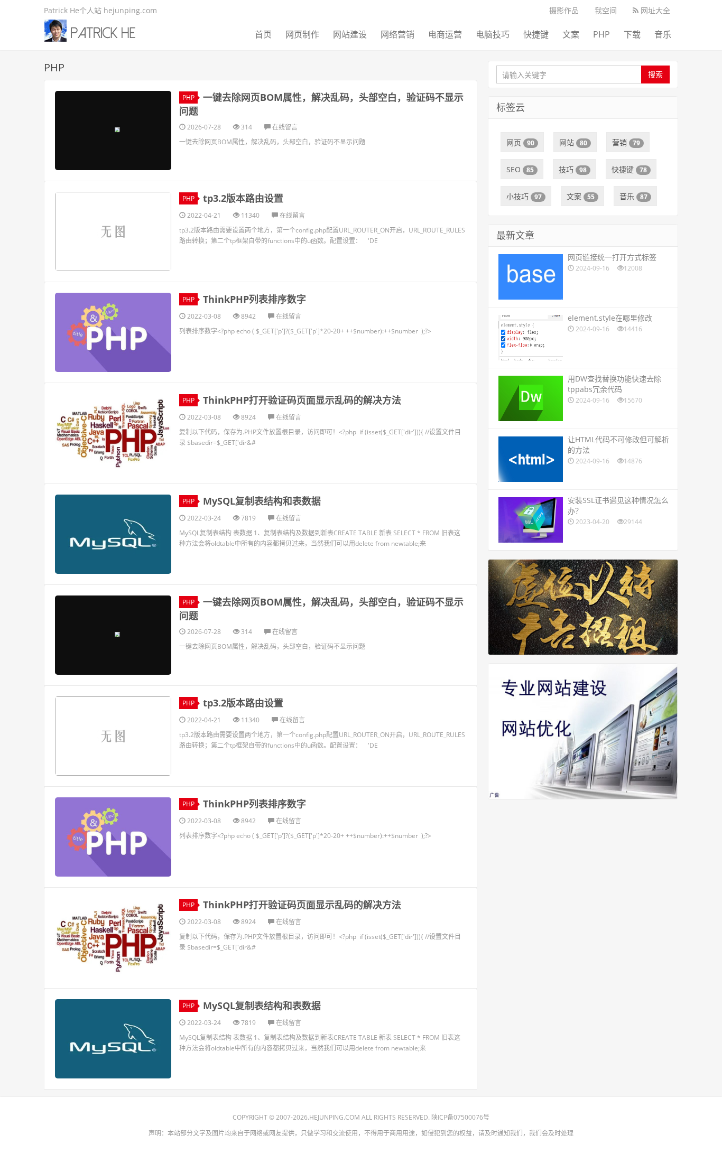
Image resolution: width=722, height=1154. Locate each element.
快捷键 (536, 34)
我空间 (606, 10)
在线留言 (284, 127)
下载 (632, 34)
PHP (601, 34)
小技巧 (524, 196)
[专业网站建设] (583, 730)
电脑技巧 (493, 34)
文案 (570, 34)
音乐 (662, 34)
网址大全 (654, 10)
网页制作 (302, 34)
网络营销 (397, 34)
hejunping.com (334, 1117)
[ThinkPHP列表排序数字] (113, 332)
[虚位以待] (583, 606)
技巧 (573, 169)
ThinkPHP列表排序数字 (254, 299)
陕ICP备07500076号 (460, 1117)
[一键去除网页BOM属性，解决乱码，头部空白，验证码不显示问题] (113, 130)
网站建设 (350, 34)
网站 (573, 142)
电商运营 (445, 34)
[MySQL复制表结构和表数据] (113, 534)
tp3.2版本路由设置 (243, 198)
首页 (263, 34)
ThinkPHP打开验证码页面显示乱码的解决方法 (302, 400)
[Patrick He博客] (94, 29)
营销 (626, 142)
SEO (520, 169)
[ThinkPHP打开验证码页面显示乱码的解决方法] (113, 433)
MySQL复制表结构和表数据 (262, 501)
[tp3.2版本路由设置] (113, 231)
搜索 (655, 74)
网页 (520, 142)
